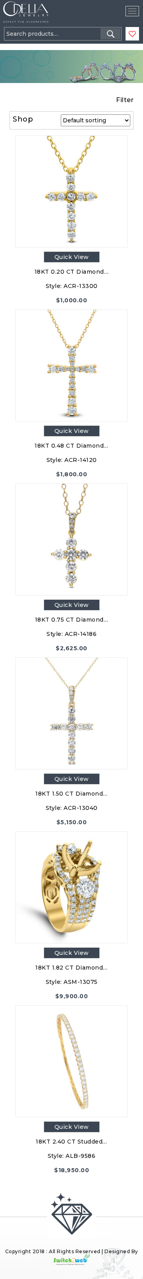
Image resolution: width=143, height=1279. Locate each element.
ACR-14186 (81, 634)
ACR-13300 (81, 286)
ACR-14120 (80, 460)
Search (110, 33)
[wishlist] (132, 34)
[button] (27, 48)
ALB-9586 (80, 1155)
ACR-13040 (81, 807)
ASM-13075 (81, 981)
